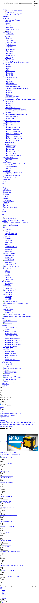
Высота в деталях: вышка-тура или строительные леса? (7, 415)
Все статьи (1, 412)
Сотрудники (3, 591)
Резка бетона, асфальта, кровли (6, 293)
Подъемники (3, 313)
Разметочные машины (6, 205)
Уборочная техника (5, 113)
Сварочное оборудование (6, 171)
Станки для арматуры (6, 100)
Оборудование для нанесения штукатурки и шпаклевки (10, 207)
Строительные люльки (6, 176)
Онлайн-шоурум (4, 211)
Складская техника (5, 22)
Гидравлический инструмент (7, 120)
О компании (3, 210)
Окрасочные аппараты (6, 178)
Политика (3, 592)
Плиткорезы (5, 181)
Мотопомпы (5, 195)
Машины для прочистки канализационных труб (9, 177)
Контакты (3, 183)
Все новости (2, 407)
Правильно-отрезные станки (9, 426)
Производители (4, 598)
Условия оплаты (4, 594)
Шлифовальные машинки (6, 179)
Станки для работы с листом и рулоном (8, 164)
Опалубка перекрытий (6, 60)
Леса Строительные (5, 16)
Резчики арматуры (2, 426)
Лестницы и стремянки (6, 18)
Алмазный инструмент (6, 193)
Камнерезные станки (6, 180)
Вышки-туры (5, 9)
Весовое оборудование (6, 117)
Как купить (3, 182)
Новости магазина (3, 404)
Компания (1, 587)
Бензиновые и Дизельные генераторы (8, 157)
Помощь (1, 588)
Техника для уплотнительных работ (8, 63)
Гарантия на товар (4, 595)
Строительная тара (5, 203)
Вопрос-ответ (3, 597)
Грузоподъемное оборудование (7, 32)
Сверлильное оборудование (7, 162)
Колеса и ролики (5, 125)
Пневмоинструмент (5, 123)
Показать (2, 402)
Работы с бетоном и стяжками (7, 76)
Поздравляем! (2, 408)
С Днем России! (2, 411)
